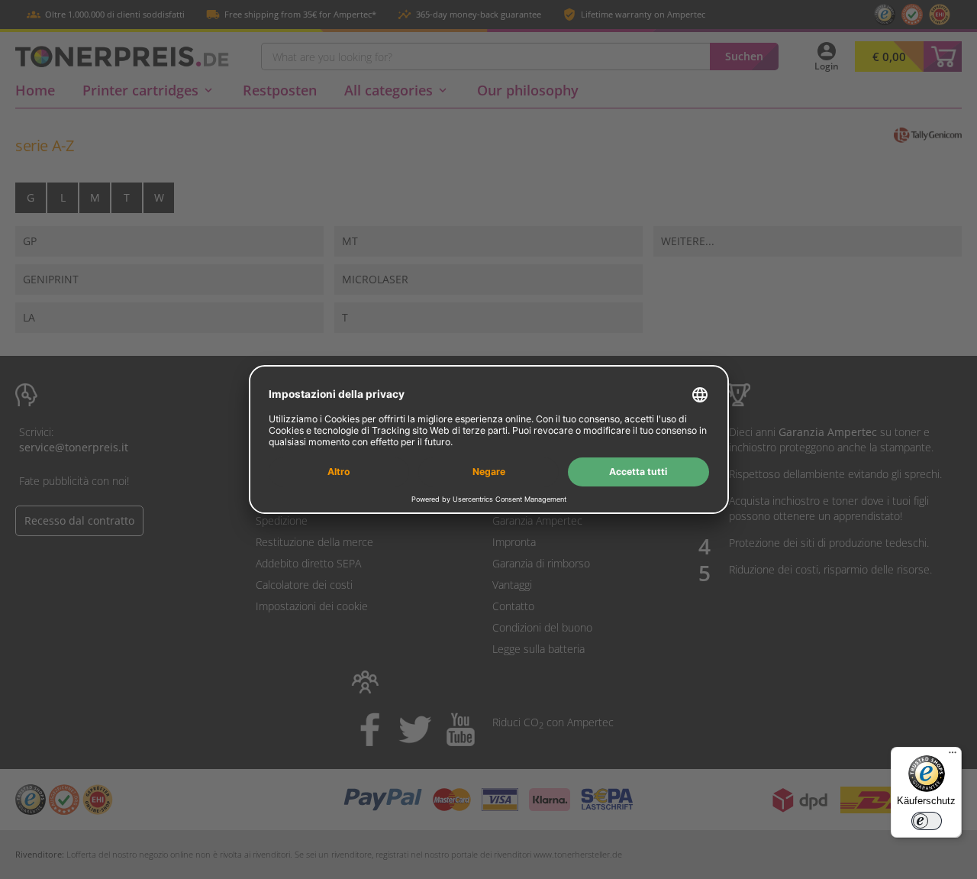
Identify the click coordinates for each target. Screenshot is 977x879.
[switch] (926, 821)
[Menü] (952, 756)
